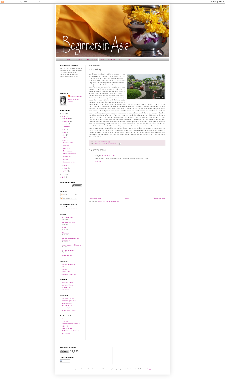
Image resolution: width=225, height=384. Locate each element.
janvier (66, 171)
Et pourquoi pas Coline (69, 301)
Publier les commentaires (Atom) (108, 201)
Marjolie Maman (67, 303)
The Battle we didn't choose (70, 331)
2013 (64, 113)
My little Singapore (68, 250)
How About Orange (68, 298)
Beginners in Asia (101, 141)
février (66, 168)
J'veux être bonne (67, 283)
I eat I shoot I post (67, 285)
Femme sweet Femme (69, 310)
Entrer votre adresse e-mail (68, 209)
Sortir (102, 59)
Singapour (113, 143)
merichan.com (67, 255)
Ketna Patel (65, 326)
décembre (67, 118)
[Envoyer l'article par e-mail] (120, 143)
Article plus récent (95, 198)
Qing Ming (66, 148)
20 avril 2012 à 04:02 (108, 156)
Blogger (149, 369)
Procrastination (68, 151)
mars (65, 165)
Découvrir (78, 59)
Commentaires (67, 198)
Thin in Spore (66, 333)
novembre (67, 121)
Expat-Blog (65, 321)
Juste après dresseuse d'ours (71, 324)
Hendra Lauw (66, 272)
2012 (64, 116)
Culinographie (66, 267)
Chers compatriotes (69, 154)
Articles (64, 194)
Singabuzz (65, 233)
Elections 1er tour (68, 143)
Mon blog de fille (67, 305)
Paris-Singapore (67, 217)
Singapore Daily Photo (69, 274)
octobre (66, 124)
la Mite (64, 228)
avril (65, 140)
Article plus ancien (159, 198)
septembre (67, 127)
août (65, 129)
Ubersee (64, 269)
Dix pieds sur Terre (68, 223)
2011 (64, 174)
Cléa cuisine (65, 290)
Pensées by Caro (67, 308)
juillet (65, 132)
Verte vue (66, 145)
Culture (130, 59)
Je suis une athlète (69, 162)
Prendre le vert (91, 59)
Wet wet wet (67, 156)
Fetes (103, 143)
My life (69, 59)
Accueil (60, 59)
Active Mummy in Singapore (71, 245)
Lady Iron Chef (66, 287)
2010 (64, 177)
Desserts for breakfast (68, 264)
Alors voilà (65, 319)
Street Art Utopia (67, 328)
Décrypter (111, 59)
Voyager (121, 59)
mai (65, 137)
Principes (66, 159)
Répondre (98, 161)
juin (65, 135)
